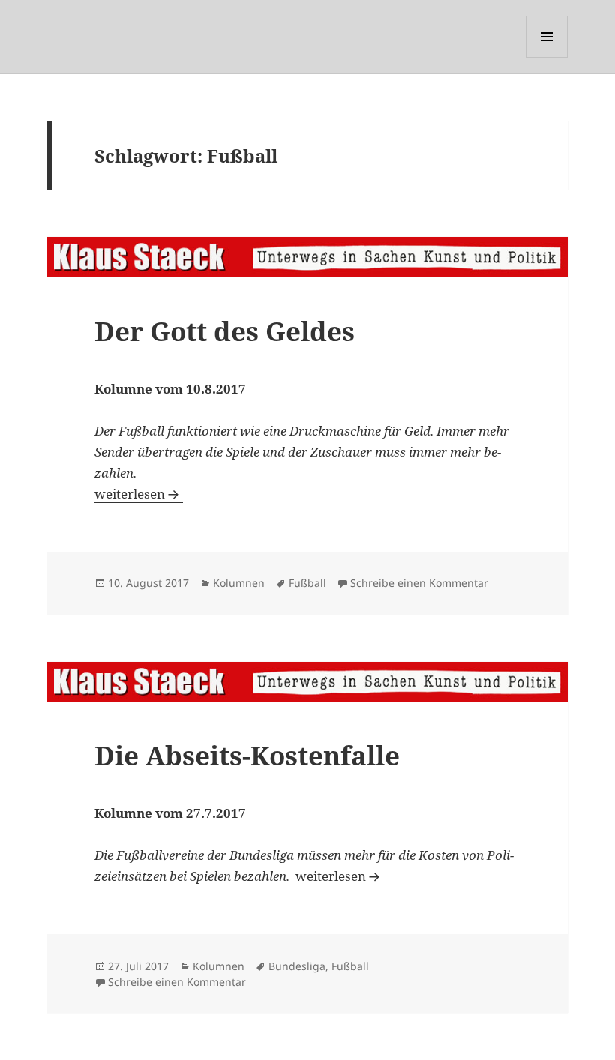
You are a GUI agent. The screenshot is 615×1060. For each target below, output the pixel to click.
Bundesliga (297, 966)
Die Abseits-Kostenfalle (247, 755)
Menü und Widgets (547, 57)
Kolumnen (239, 583)
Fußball (307, 583)
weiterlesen (138, 493)
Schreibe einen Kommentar (419, 583)
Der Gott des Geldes (224, 331)
